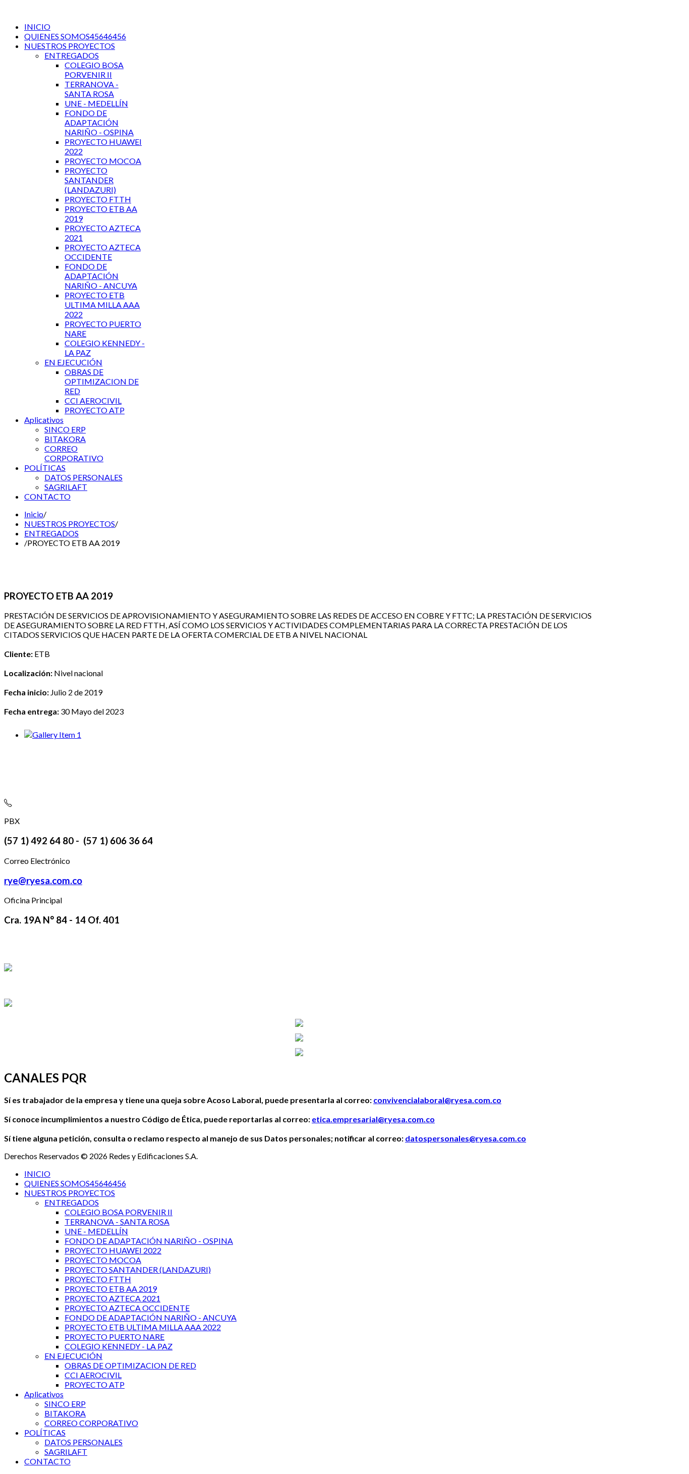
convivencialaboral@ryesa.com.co (437, 1100)
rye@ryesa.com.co (43, 880)
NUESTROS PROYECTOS (69, 523)
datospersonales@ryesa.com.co (465, 1138)
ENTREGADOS (51, 533)
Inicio (33, 514)
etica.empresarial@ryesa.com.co (373, 1119)
